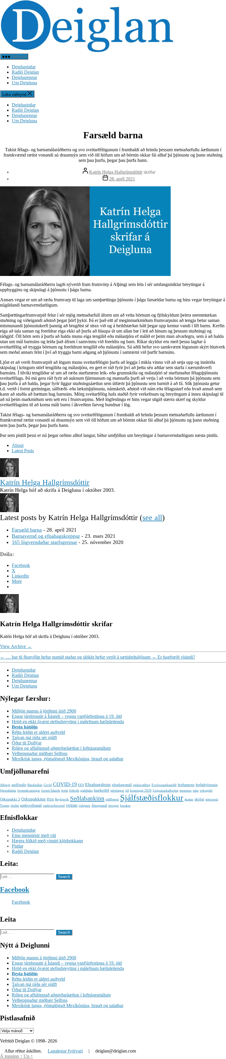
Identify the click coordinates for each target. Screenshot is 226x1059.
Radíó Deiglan (25, 72)
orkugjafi (206, 790)
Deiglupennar (24, 77)
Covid (48, 785)
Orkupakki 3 (10, 799)
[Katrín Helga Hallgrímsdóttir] (9, 475)
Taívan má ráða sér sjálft (34, 737)
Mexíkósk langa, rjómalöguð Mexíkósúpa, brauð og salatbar (67, 758)
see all (152, 517)
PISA (50, 799)
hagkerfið (101, 790)
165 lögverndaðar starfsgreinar (44, 542)
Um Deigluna (24, 82)
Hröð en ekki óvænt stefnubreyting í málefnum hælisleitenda (68, 721)
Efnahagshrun (98, 784)
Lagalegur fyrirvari (65, 1050)
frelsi (64, 790)
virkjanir (84, 805)
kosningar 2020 (141, 790)
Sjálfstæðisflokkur (151, 797)
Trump (4, 805)
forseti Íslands (50, 790)
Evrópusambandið (164, 785)
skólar (199, 799)
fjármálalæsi (8, 790)
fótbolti (74, 790)
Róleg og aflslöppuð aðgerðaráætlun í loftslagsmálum (61, 748)
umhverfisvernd (54, 805)
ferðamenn (186, 784)
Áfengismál (99, 805)
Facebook (14, 889)
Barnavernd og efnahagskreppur (46, 536)
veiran (71, 805)
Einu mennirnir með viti (34, 835)
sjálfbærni (112, 799)
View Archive (16, 646)
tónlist (15, 805)
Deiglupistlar (24, 66)
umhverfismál (31, 805)
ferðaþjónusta (206, 784)
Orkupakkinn (33, 798)
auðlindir (18, 784)
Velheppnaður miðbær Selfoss (39, 753)
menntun (186, 790)
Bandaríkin (34, 785)
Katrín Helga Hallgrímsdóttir (115, 172)
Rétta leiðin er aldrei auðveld (38, 732)
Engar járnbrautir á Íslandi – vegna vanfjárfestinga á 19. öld (67, 716)
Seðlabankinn (87, 798)
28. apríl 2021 (122, 178)
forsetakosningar (28, 790)
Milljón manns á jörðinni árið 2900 (44, 710)
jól (127, 790)
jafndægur (117, 790)
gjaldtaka (86, 790)
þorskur (125, 805)
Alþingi (5, 785)
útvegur (113, 805)
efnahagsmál (122, 784)
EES (81, 785)
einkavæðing (141, 785)
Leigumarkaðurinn (165, 790)
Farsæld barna (27, 530)
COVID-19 (65, 784)
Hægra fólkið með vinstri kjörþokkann (47, 840)
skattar (189, 799)
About (18, 445)
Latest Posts (23, 450)
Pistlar (17, 845)
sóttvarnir (211, 799)
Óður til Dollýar (26, 742)
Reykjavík (62, 799)
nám (196, 790)
